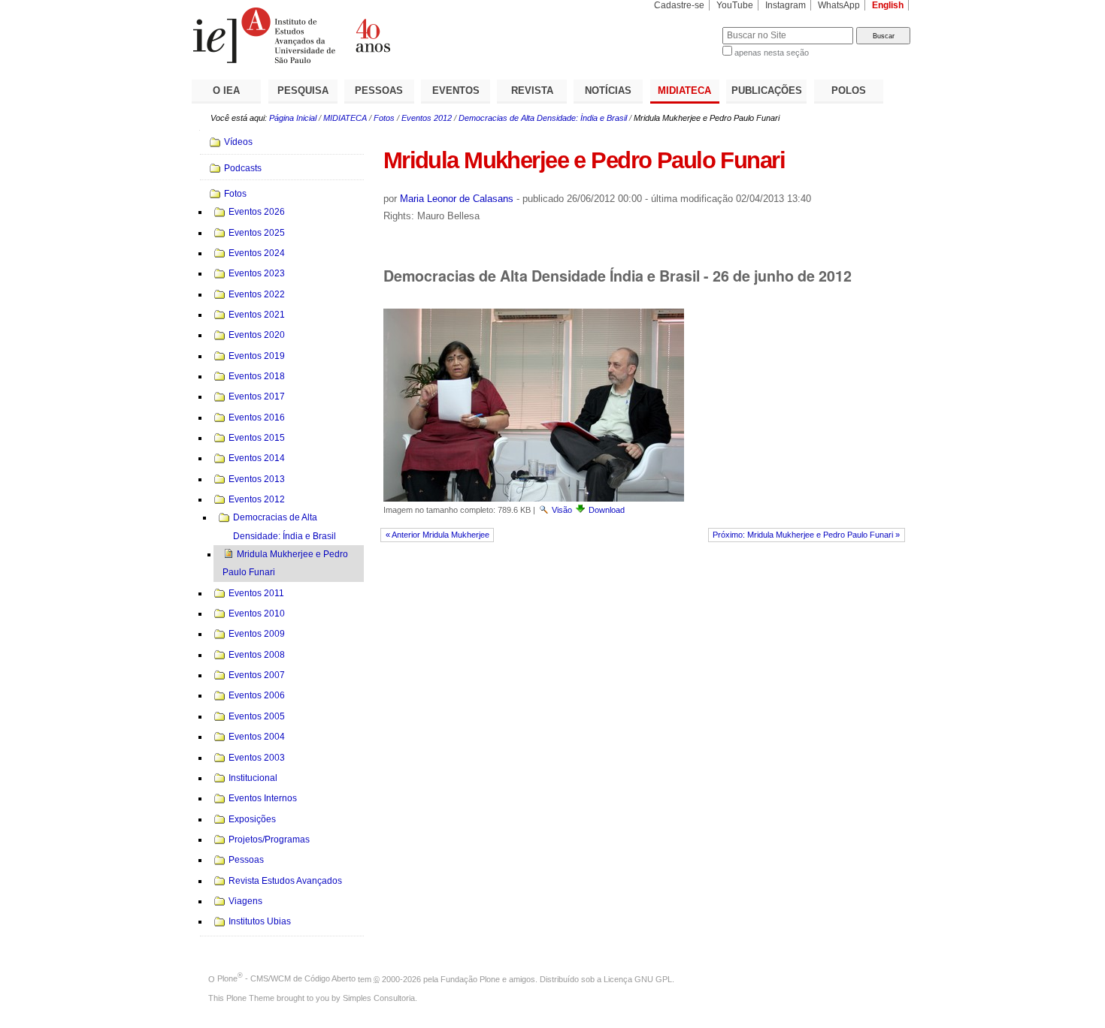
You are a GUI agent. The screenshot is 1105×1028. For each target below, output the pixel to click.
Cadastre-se (679, 5)
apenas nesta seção (771, 52)
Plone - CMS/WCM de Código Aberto (286, 978)
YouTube (734, 5)
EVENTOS (456, 90)
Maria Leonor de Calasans (456, 198)
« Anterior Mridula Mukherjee (437, 534)
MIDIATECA (684, 90)
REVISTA (532, 90)
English (888, 5)
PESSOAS (379, 90)
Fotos (384, 117)
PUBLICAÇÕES (766, 90)
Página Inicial (292, 117)
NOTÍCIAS (608, 90)
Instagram (785, 5)
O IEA (226, 90)
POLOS (848, 90)
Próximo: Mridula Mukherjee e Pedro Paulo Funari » (806, 534)
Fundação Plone (470, 978)
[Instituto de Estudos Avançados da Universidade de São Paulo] (372, 35)
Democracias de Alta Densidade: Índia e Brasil (543, 117)
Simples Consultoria (379, 997)
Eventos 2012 (426, 117)
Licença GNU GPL (638, 978)
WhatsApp (839, 5)
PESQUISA (302, 90)
